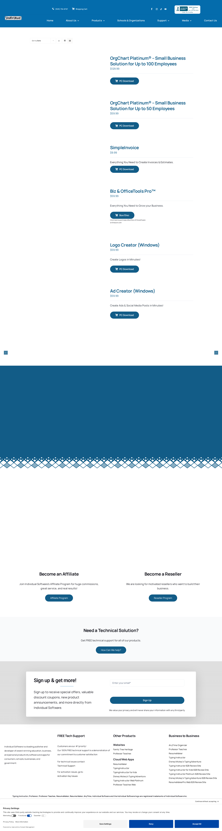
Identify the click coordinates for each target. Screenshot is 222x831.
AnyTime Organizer (178, 745)
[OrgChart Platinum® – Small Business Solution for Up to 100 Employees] (92, 69)
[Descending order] (59, 40)
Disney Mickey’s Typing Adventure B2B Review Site (193, 778)
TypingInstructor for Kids (125, 772)
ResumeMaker (120, 764)
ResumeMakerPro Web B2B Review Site (187, 782)
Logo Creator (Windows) (135, 245)
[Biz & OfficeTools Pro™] (92, 202)
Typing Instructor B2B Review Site (185, 765)
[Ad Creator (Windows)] (92, 302)
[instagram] (157, 9)
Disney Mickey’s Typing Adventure (129, 776)
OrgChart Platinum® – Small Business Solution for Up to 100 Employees (148, 61)
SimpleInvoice (124, 147)
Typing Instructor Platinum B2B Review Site (189, 774)
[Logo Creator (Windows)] (92, 255)
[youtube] (165, 9)
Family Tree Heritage (123, 749)
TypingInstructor (121, 768)
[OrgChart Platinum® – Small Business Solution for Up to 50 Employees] (92, 114)
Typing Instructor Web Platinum (128, 780)
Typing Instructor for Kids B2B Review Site (189, 769)
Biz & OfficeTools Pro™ (132, 191)
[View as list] (69, 40)
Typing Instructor (177, 757)
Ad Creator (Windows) (132, 291)
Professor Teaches (122, 753)
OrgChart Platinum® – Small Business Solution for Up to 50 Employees (148, 105)
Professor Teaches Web (124, 784)
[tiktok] (161, 9)
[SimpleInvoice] (92, 158)
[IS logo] (15, 734)
